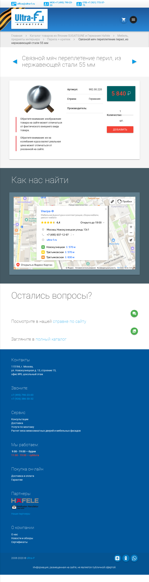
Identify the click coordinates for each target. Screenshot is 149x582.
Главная (16, 35)
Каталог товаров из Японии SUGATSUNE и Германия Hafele (70, 35)
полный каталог (51, 339)
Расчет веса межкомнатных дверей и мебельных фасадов (46, 430)
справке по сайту (69, 321)
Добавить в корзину (120, 130)
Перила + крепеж (58, 39)
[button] (59, 88)
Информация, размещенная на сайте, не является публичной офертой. (74, 567)
